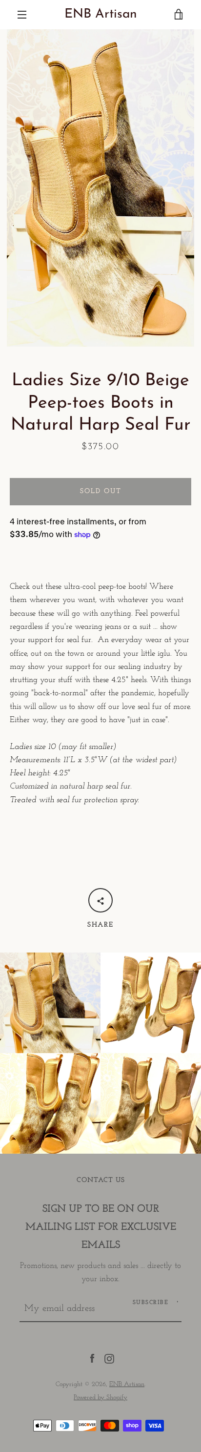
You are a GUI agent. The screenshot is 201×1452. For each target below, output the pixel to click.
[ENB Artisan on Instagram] (109, 1358)
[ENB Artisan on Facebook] (92, 1358)
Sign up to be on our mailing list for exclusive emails (100, 1227)
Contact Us (101, 1180)
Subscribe (151, 1303)
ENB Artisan (100, 14)
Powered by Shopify (100, 1397)
